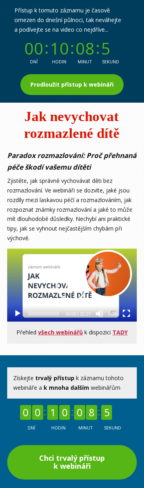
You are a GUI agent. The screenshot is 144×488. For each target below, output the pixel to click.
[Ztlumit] (100, 314)
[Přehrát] (18, 314)
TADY (120, 332)
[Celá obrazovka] (126, 314)
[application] (72, 285)
